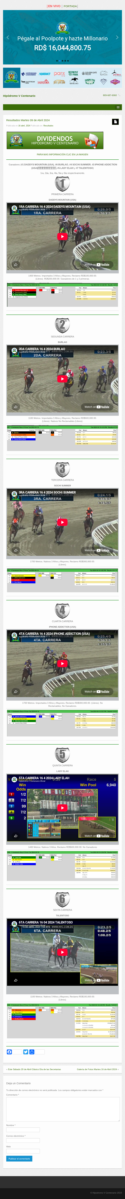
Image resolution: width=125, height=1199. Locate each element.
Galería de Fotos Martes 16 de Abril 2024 (97, 1069)
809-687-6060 (110, 95)
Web (8, 1146)
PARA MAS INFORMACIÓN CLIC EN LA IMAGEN (62, 154)
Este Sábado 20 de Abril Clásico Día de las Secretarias (34, 1069)
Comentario (12, 1095)
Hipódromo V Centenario (19, 95)
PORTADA (70, 6)
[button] (7, 37)
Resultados (48, 126)
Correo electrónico (15, 1136)
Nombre (10, 1125)
